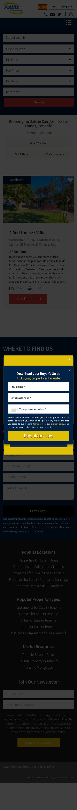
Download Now (38, 435)
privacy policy (57, 423)
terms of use (39, 423)
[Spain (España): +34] (13, 410)
